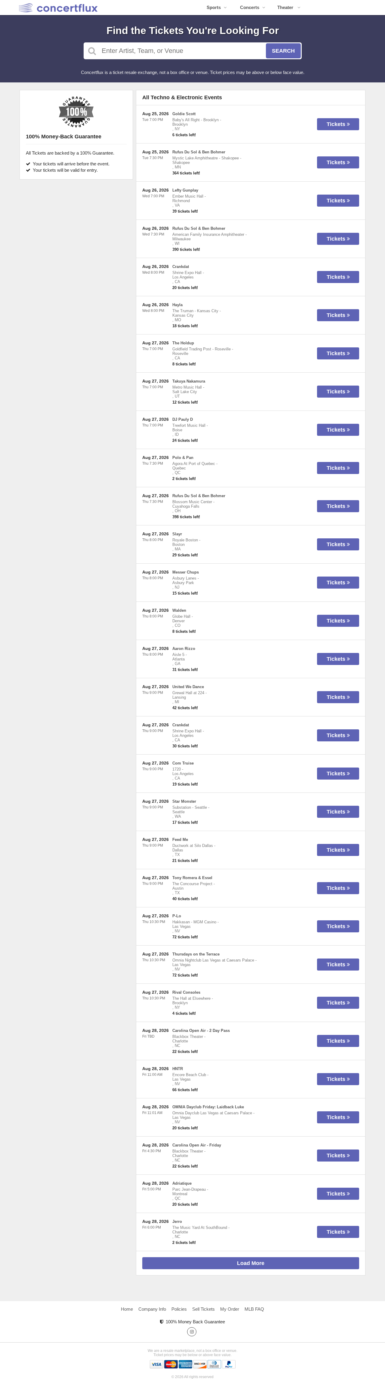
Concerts (249, 7)
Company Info (152, 1309)
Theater (285, 7)
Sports (214, 7)
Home (127, 1309)
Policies (179, 1309)
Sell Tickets (203, 1309)
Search (283, 51)
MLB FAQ (254, 1309)
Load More (250, 1263)
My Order (229, 1309)
